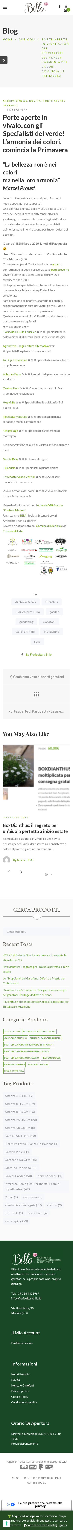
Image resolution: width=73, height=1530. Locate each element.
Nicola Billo (10, 459)
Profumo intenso (14, 1064)
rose (37, 641)
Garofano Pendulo (15, 1038)
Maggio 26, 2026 (15, 817)
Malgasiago (10, 430)
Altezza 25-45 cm (21, 1119)
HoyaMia (9, 402)
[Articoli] (36, 694)
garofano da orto (21, 1159)
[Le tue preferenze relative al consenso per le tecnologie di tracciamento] (6, 1523)
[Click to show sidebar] (3, 60)
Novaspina (51, 631)
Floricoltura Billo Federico (19, 331)
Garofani (49, 621)
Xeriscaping (16, 1221)
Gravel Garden (18, 1176)
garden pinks (17, 1152)
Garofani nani (25, 631)
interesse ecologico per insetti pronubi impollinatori (32, 1186)
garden (54, 612)
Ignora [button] (63, 1525)
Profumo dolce (51, 1058)
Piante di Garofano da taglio (21, 1058)
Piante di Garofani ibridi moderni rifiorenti (29, 1044)
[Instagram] (66, 6)
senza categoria (14, 1071)
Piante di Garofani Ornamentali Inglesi (26, 1051)
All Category (12, 1031)
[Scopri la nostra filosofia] (40, 1525)
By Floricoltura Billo (39, 654)
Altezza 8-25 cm (20, 1111)
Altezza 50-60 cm (20, 1128)
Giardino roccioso (21, 1167)
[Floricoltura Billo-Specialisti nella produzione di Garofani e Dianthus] (36, 7)
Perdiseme (32, 1197)
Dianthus (51, 602)
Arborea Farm (12, 374)
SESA (23, 515)
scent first (38, 1213)
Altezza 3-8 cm (19, 1095)
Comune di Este (13, 531)
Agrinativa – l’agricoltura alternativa (26, 346)
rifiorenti (14, 1213)
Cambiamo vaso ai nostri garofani (38, 677)
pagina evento (60, 269)
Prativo (54, 1205)
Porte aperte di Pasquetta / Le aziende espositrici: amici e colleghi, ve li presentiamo (36, 711)
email (55, 264)
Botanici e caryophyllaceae (39, 1031)
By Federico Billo (23, 860)
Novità (35, 100)
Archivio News (15, 100)
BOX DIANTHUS (20, 1135)
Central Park (11, 388)
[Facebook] (59, 6)
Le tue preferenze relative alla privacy (40, 1504)
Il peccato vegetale (15, 416)
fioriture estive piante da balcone (31, 1143)
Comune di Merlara (48, 525)
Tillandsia (9, 467)
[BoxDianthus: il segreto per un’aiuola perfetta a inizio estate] (36, 777)
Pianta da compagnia (23, 1205)
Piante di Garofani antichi (45, 1038)
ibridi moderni (49, 1176)
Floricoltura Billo (28, 612)
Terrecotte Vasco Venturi (19, 476)
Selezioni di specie (38, 1064)
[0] (65, 10)
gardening (26, 621)
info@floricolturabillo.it (26, 1298)
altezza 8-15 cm (20, 1104)
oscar (11, 1197)
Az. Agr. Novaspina (15, 360)
